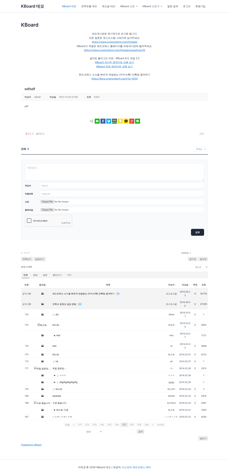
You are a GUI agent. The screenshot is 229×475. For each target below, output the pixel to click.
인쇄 (202, 133)
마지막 (160, 424)
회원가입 (200, 6)
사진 (27, 202)
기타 (69, 275)
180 (147, 424)
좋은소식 (57, 275)
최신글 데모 (108, 6)
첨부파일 (29, 210)
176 (117, 424)
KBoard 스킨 (127, 6)
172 (87, 424)
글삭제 (203, 259)
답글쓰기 (39, 259)
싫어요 (40, 133)
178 (132, 424)
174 (102, 424)
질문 (45, 275)
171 (80, 424)
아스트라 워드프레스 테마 (136, 467)
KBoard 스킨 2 (151, 6)
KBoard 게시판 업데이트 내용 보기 (114, 62)
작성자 (28, 185)
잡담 (35, 275)
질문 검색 (172, 6)
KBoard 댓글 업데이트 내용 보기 (114, 66)
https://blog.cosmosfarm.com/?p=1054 (114, 78)
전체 (25, 275)
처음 (67, 424)
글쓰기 (203, 438)
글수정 (192, 259)
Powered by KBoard (31, 444)
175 (109, 424)
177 (124, 424)
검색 (140, 431)
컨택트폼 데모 (89, 6)
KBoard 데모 (32, 6)
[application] (136, 6)
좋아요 (29, 133)
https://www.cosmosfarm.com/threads (114, 41)
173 (94, 424)
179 (139, 424)
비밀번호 (29, 193)
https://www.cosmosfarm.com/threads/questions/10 (114, 50)
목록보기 (27, 259)
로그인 (187, 6)
